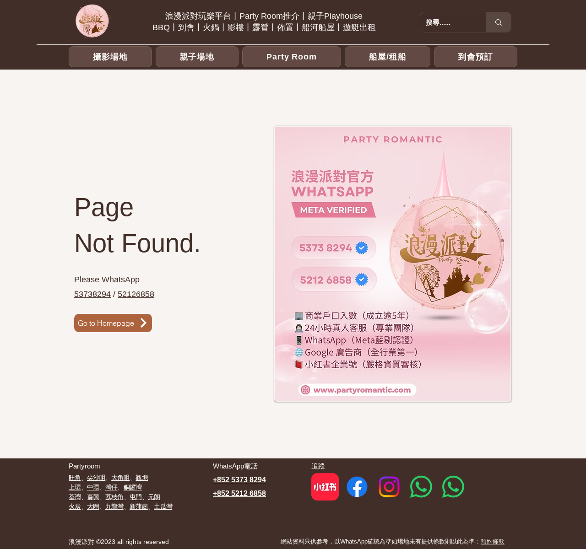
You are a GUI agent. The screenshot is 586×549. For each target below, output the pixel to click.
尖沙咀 (96, 477)
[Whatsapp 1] (421, 487)
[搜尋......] (498, 22)
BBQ (161, 27)
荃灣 (75, 497)
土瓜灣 (163, 506)
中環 (93, 487)
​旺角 (75, 477)
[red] (325, 487)
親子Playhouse (335, 16)
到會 (186, 27)
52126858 (136, 294)
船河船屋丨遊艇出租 (339, 27)
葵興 (93, 497)
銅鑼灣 (133, 487)
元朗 (154, 497)
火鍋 (211, 27)
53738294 (92, 294)
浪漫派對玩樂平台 (198, 16)
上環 (75, 487)
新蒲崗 (139, 506)
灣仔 (111, 487)
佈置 (285, 27)
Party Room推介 (269, 16)
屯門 (136, 497)
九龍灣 (114, 506)
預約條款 (493, 541)
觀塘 (142, 477)
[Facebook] (357, 487)
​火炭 (75, 506)
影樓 (236, 27)
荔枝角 (114, 497)
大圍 (93, 506)
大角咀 (120, 477)
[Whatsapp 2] (453, 487)
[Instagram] (389, 487)
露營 (260, 27)
